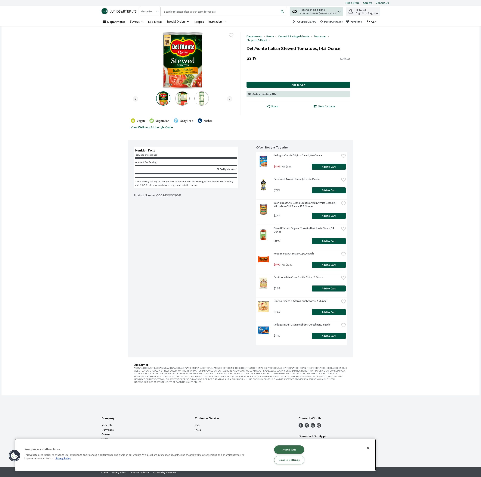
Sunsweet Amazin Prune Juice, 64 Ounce (297, 179)
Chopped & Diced (257, 40)
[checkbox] (231, 35)
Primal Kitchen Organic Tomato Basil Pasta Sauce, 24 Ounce (304, 229)
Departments (116, 21)
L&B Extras (155, 21)
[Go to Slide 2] (182, 98)
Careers (367, 3)
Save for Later (326, 106)
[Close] (368, 448)
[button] (339, 10)
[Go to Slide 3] (201, 98)
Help (197, 425)
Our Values (107, 430)
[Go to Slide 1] (163, 98)
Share (274, 106)
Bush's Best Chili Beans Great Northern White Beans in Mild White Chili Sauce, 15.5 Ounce (305, 204)
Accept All (289, 449)
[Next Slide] (229, 98)
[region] (195, 455)
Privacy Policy (119, 472)
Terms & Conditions (139, 472)
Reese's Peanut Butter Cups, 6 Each (294, 253)
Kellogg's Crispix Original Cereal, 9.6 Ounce (298, 155)
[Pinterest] (319, 426)
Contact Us (382, 3)
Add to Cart (298, 84)
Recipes (199, 21)
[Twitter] (307, 426)
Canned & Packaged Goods (293, 36)
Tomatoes (320, 36)
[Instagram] (313, 426)
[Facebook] (301, 426)
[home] (119, 11)
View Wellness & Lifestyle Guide (152, 127)
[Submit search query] (282, 11)
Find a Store (352, 3)
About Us (106, 425)
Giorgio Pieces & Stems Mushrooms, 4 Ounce (300, 301)
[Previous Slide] (135, 98)
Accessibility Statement (165, 472)
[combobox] (150, 11)
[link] (304, 21)
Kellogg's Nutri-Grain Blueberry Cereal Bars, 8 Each (302, 324)
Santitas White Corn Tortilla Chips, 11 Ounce (298, 277)
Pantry (270, 36)
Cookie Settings (289, 460)
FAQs (198, 430)
